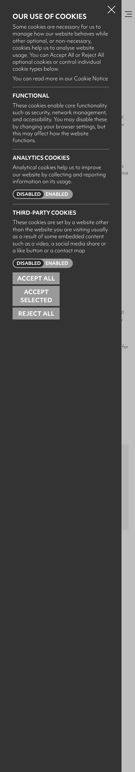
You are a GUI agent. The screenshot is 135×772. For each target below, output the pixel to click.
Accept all (36, 278)
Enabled (57, 194)
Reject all (36, 313)
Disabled (29, 194)
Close (111, 8)
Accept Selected (36, 296)
